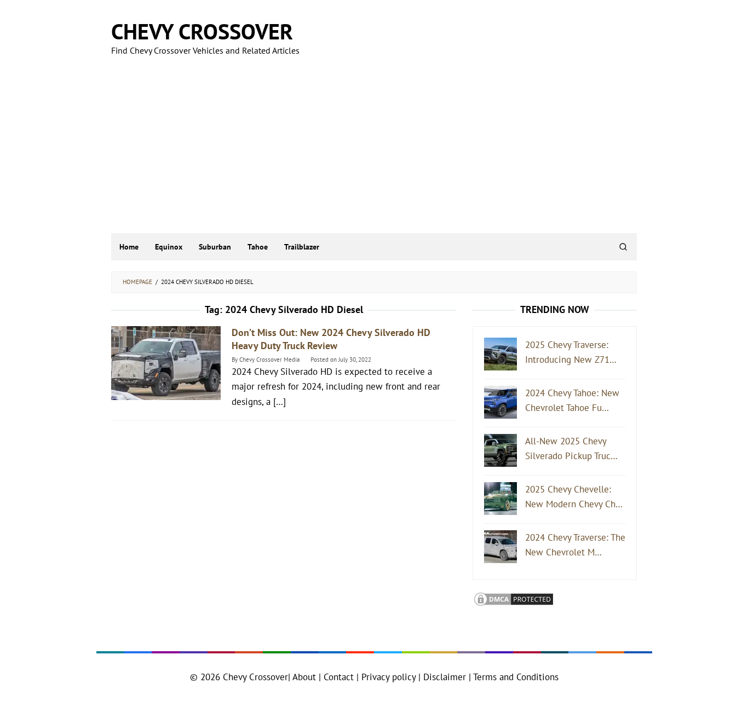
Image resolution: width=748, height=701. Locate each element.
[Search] (623, 246)
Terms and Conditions (516, 677)
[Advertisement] (374, 151)
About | (306, 677)
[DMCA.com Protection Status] (514, 598)
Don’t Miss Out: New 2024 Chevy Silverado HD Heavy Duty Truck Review (331, 339)
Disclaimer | (446, 677)
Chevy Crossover (202, 31)
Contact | (340, 677)
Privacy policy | (390, 677)
